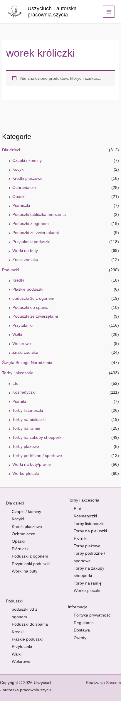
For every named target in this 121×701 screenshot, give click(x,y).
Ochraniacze (24, 187)
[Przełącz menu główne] (109, 12)
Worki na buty (25, 250)
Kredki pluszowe (27, 178)
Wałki (17, 334)
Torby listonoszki (27, 410)
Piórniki (19, 401)
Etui (15, 383)
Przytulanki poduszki (31, 242)
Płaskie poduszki (27, 289)
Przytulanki (22, 325)
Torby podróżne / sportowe (37, 455)
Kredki (18, 280)
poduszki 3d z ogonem (33, 298)
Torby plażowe (25, 446)
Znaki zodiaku (25, 260)
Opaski (18, 196)
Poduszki (10, 270)
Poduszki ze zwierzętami (35, 316)
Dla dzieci (11, 150)
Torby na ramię (26, 428)
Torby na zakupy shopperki (37, 437)
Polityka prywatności (92, 615)
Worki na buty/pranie (31, 464)
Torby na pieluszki (29, 419)
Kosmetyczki (24, 392)
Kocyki (18, 169)
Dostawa (82, 630)
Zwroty (80, 638)
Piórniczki (21, 205)
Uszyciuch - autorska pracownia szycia (52, 11)
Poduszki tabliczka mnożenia (39, 214)
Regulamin (84, 623)
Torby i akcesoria (17, 373)
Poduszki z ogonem (30, 223)
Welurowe (21, 343)
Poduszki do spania (30, 307)
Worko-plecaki (25, 473)
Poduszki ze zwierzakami (35, 233)
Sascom (113, 682)
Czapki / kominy (27, 160)
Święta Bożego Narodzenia (27, 362)
